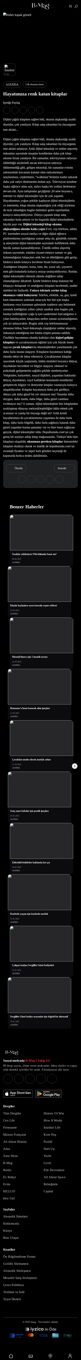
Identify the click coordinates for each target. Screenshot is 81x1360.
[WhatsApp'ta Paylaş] (23, 110)
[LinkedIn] (41, 1079)
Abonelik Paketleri (15, 1216)
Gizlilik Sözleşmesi (16, 1263)
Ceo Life (9, 1120)
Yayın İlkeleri (12, 1299)
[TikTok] (52, 1079)
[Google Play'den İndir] (48, 1094)
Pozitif (48, 1141)
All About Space (54, 1177)
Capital (48, 1191)
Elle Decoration (54, 1170)
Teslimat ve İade (14, 1292)
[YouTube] (19, 1079)
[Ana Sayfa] (11, 1053)
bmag (33, 1322)
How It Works (53, 1120)
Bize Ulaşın (10, 1237)
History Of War (54, 1113)
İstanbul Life (52, 1127)
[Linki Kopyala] (59, 479)
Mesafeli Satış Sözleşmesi (20, 1278)
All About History (15, 1141)
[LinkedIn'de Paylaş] (31, 110)
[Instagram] (8, 1079)
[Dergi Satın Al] (30, 1356)
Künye (7, 1230)
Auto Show (10, 1156)
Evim (6, 1184)
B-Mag (7, 1163)
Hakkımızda (11, 1223)
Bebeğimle (51, 1184)
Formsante (10, 1127)
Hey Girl (9, 1198)
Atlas (6, 1148)
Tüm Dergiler (12, 1113)
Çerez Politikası (13, 1285)
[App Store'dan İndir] (18, 1094)
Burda (7, 1170)
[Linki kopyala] (39, 110)
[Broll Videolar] (50, 1356)
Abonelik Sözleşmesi (17, 1270)
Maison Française (14, 1134)
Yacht (47, 1156)
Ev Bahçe (9, 1177)
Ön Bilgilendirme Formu (19, 1256)
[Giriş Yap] (70, 1356)
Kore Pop (50, 1134)
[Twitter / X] (30, 1079)
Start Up (49, 1148)
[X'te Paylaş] (14, 110)
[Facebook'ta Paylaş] (6, 110)
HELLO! (9, 1191)
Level (47, 1163)
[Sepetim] (70, 6)
